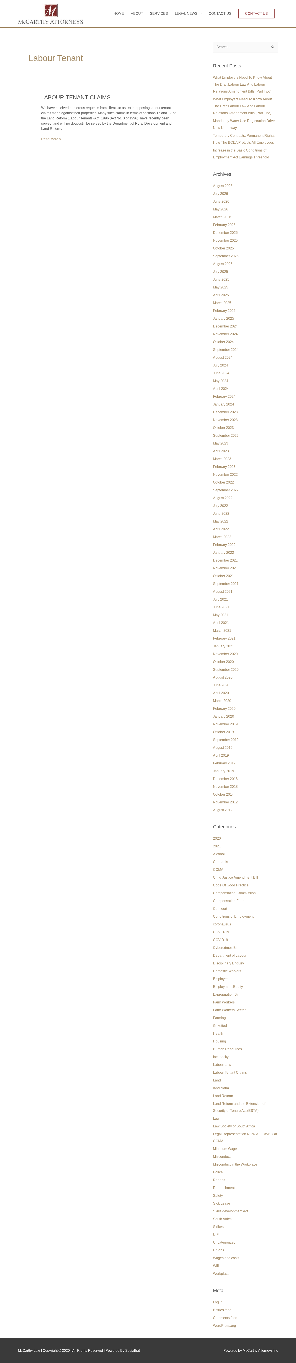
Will (216, 1266)
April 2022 (221, 529)
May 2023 (220, 443)
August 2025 (223, 264)
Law (216, 1118)
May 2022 (220, 521)
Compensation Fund (228, 901)
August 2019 (223, 747)
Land (217, 1080)
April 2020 (221, 693)
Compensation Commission (234, 893)
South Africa (222, 1219)
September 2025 (226, 256)
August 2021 (223, 591)
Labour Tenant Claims (230, 1072)
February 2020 (224, 708)
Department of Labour (229, 955)
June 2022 (221, 513)
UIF (216, 1234)
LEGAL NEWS (186, 13)
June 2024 (221, 373)
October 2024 (223, 342)
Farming (219, 1018)
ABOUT (137, 13)
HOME (119, 13)
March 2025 (222, 303)
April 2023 (221, 451)
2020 (217, 838)
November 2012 (225, 802)
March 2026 (222, 217)
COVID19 (220, 940)
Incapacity (221, 1057)
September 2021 (226, 584)
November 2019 (225, 724)
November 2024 (225, 334)
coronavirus (222, 924)
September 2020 (226, 669)
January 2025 (223, 318)
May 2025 (220, 287)
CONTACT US (220, 13)
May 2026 (220, 209)
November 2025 (225, 240)
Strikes (218, 1227)
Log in (218, 1302)
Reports (219, 1180)
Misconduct (222, 1156)
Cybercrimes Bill (225, 947)
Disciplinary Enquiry (228, 963)
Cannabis (220, 862)
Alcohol (219, 854)
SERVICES (159, 13)
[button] (256, 13)
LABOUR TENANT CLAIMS (76, 97)
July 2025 (220, 272)
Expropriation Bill (226, 994)
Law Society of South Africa (234, 1126)
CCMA (218, 869)
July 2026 (220, 193)
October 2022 (223, 482)
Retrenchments (224, 1188)
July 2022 (220, 506)
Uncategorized (224, 1242)
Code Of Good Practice (231, 885)
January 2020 (223, 716)
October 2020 (223, 662)
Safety (218, 1195)
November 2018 (225, 786)
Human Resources (227, 1049)
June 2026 (221, 201)
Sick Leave (221, 1203)
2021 (217, 846)
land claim (221, 1088)
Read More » (51, 139)
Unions (218, 1250)
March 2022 (222, 537)
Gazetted (220, 1026)
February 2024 (224, 396)
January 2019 (223, 771)
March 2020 (222, 701)
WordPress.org (224, 1325)
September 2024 (226, 350)
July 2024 (220, 365)
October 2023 (223, 428)
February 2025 (224, 311)
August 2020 (223, 677)
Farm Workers (224, 1002)
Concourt (220, 908)
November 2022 (225, 474)
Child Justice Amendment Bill (235, 877)
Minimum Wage (225, 1149)
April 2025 (221, 295)
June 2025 (221, 279)
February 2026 (224, 225)
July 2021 (220, 599)
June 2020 (221, 685)
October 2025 (223, 248)
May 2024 (220, 381)
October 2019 (223, 732)
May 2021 (220, 615)
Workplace (221, 1273)
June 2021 (221, 607)
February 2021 (224, 638)
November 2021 (225, 568)
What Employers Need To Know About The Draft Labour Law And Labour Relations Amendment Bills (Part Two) (242, 84)
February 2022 (224, 545)
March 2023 (222, 459)
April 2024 (221, 389)
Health (218, 1033)
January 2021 (223, 646)
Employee (221, 979)
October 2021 (223, 576)
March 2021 (222, 630)
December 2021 (225, 560)
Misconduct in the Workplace (235, 1164)
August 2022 (223, 498)
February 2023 (224, 467)
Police (218, 1172)
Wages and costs (226, 1258)
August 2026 (223, 186)
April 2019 (221, 755)
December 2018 (225, 779)
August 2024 (223, 357)
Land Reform (223, 1096)
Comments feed (225, 1318)
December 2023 (225, 412)
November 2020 (225, 654)
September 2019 (226, 740)
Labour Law (222, 1065)
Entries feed (222, 1310)
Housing (219, 1041)
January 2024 (223, 404)
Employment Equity (228, 986)
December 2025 (225, 232)
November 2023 (225, 420)
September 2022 (226, 490)
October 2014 (223, 794)
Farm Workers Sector (229, 1010)
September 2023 (226, 435)
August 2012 (223, 810)
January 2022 (223, 552)
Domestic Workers (227, 971)
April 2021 (221, 623)
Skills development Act (230, 1211)
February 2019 (224, 763)
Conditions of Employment (233, 916)
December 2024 (225, 326)
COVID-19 (221, 932)
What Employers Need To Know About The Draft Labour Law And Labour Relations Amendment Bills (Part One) (242, 106)
